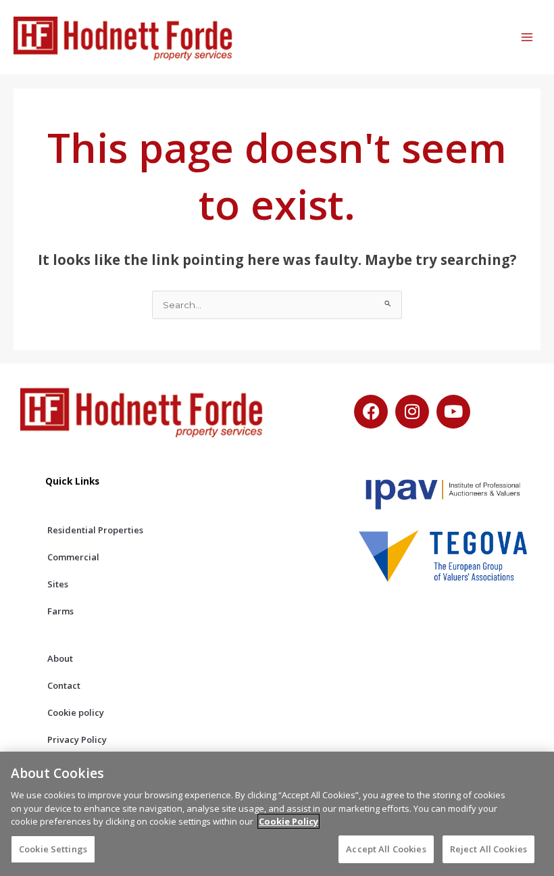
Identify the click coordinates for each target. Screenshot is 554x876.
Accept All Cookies (386, 849)
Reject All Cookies (488, 849)
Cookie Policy (288, 821)
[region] (277, 814)
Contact (63, 685)
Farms (60, 611)
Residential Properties (95, 530)
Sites (57, 584)
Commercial (73, 557)
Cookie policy (75, 712)
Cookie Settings (53, 849)
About (60, 658)
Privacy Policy (77, 739)
